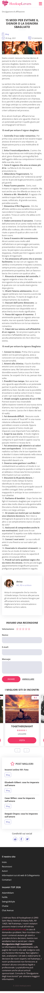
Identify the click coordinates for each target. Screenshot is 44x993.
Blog (7, 34)
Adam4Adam (8, 892)
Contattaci (6, 879)
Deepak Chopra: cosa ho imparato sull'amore (21, 815)
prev (17, 750)
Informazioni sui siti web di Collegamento (21, 875)
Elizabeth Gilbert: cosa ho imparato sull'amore (22, 784)
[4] (26, 629)
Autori (5, 871)
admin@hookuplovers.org (14, 929)
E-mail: (5, 647)
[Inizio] (16, 3)
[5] (29, 629)
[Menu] (40, 3)
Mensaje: (6, 659)
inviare (11, 679)
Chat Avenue (8, 910)
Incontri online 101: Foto (16, 769)
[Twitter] (27, 839)
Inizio (4, 862)
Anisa (19, 581)
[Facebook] (21, 839)
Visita (22, 740)
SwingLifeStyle (8, 901)
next (26, 750)
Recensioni (7, 866)
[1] (17, 629)
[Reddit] (15, 839)
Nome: (5, 635)
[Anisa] (9, 584)
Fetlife (4, 897)
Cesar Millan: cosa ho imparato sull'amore (20, 799)
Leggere (22, 734)
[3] (23, 629)
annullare (28, 679)
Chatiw (5, 906)
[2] (20, 629)
